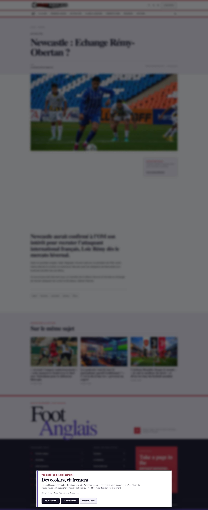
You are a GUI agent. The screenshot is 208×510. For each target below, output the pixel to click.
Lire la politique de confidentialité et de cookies (60, 493)
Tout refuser (50, 501)
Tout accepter (70, 501)
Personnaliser (88, 501)
